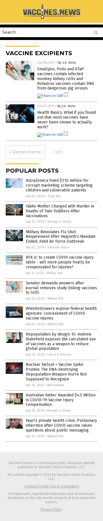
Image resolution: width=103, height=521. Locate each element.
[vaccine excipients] (51, 19)
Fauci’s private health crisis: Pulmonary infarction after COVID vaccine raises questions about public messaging (61, 425)
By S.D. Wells (67, 63)
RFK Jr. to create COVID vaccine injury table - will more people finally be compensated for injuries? (60, 262)
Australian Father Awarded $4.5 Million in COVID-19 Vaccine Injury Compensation (61, 400)
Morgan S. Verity (59, 221)
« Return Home (25, 152)
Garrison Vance (58, 247)
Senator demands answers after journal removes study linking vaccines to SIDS (61, 288)
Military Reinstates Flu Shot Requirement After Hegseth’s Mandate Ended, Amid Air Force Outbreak (61, 236)
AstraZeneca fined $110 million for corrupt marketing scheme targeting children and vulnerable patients (59, 185)
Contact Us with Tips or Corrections (51, 486)
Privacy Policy (51, 510)
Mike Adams (55, 385)
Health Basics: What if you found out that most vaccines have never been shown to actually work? (66, 119)
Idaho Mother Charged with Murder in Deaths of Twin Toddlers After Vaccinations (60, 211)
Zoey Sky (54, 196)
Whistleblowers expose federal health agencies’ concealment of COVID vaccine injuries (61, 313)
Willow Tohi (55, 273)
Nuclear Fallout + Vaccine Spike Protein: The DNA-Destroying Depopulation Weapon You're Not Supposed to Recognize (56, 371)
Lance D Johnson (59, 354)
